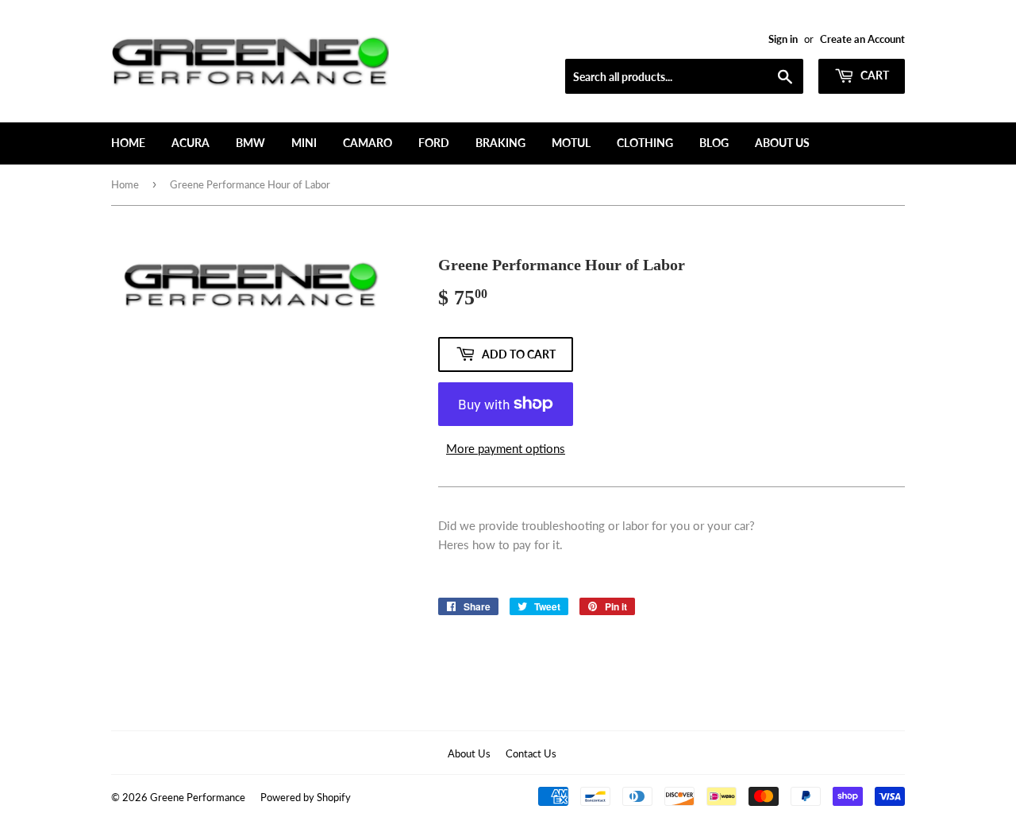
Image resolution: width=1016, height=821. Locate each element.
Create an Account (862, 39)
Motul (571, 142)
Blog (714, 142)
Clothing (645, 142)
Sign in (783, 39)
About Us (782, 142)
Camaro (367, 142)
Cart (873, 75)
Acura (190, 142)
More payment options (505, 448)
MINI (304, 142)
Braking (500, 142)
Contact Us (531, 753)
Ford (433, 142)
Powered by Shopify (305, 797)
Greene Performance (197, 797)
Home (128, 142)
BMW (250, 142)
